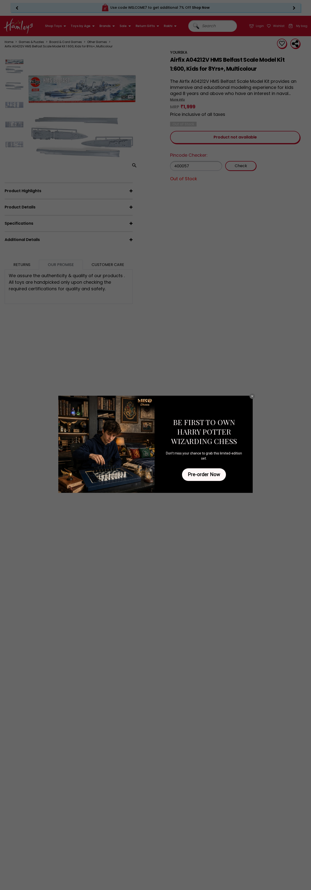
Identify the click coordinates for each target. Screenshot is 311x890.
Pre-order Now (204, 474)
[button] (252, 396)
